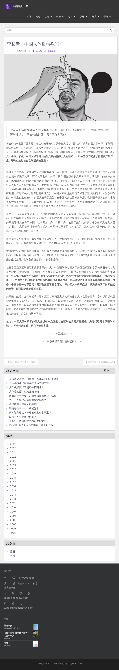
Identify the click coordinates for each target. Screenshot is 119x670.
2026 (13, 443)
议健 (47, 16)
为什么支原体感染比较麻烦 (24, 391)
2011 (12, 503)
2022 (13, 460)
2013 (13, 498)
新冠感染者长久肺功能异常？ (25, 408)
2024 (13, 452)
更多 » (108, 370)
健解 (58, 16)
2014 (13, 494)
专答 (70, 16)
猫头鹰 (39, 50)
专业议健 (52, 50)
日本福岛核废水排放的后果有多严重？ (30, 412)
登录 (12, 555)
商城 (94, 16)
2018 (13, 477)
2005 (13, 515)
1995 (13, 532)
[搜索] (111, 30)
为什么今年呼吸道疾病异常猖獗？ (27, 399)
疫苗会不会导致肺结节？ (22, 416)
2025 (13, 448)
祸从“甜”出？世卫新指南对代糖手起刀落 (31, 425)
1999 (13, 528)
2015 (13, 490)
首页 (29, 16)
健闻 (38, 16)
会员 (106, 16)
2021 (13, 465)
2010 (13, 507)
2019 (13, 473)
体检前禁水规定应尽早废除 (24, 404)
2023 (13, 456)
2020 (13, 469)
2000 (13, 524)
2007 (13, 511)
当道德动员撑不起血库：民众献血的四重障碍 (34, 378)
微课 (82, 16)
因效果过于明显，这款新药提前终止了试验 (32, 395)
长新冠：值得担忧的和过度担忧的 (27, 420)
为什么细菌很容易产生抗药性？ (26, 387)
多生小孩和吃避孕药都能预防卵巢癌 (29, 383)
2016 (13, 486)
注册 (12, 551)
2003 (13, 520)
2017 (13, 482)
